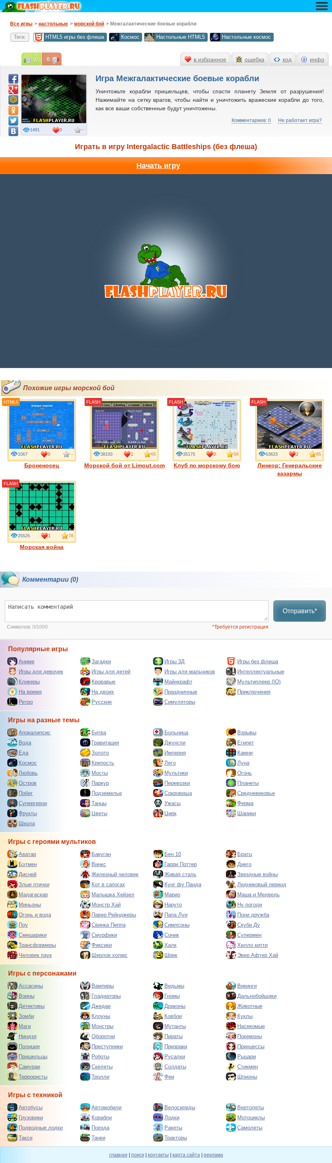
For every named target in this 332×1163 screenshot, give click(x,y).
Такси (25, 1138)
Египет (245, 743)
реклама (213, 1155)
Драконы (174, 1006)
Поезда (100, 1128)
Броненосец (41, 465)
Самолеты (249, 1128)
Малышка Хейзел (113, 895)
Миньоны (30, 905)
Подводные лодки (41, 1128)
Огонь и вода (35, 915)
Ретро (26, 702)
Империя (175, 753)
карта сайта (186, 1155)
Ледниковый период (261, 884)
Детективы (32, 1006)
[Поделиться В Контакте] (13, 131)
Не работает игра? (300, 120)
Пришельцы (33, 1057)
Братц (244, 854)
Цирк (170, 813)
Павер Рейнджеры (114, 915)
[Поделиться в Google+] (13, 89)
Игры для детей (111, 672)
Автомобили (106, 1107)
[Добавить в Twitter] (13, 121)
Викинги (247, 986)
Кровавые (103, 682)
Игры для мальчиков (189, 672)
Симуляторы (179, 702)
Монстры (102, 1026)
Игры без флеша (257, 661)
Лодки (171, 1118)
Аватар (27, 854)
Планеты (248, 783)
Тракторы (175, 1138)
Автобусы (31, 1107)
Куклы (245, 1016)
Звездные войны (257, 874)
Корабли (102, 1118)
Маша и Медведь (258, 895)
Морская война (42, 547)
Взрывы (246, 733)
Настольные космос (246, 37)
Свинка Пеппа (109, 925)
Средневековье (256, 793)
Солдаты (175, 1067)
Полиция (29, 1046)
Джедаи (101, 1006)
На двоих (103, 692)
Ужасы (172, 803)
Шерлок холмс (110, 955)
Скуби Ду (248, 925)
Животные (249, 1006)
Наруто (173, 905)
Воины (26, 996)
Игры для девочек (41, 672)
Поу (23, 925)
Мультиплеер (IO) (259, 682)
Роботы (100, 1057)
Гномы (172, 996)
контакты (158, 1155)
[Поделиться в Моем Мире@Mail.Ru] (13, 100)
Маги (25, 1026)
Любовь (28, 773)
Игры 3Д (174, 661)
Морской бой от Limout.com (124, 465)
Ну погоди (249, 905)
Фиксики (102, 945)
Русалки (174, 1057)
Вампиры (103, 986)
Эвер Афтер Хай (257, 955)
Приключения (253, 692)
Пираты (173, 1036)
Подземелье (107, 793)
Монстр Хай (106, 905)
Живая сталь (180, 874)
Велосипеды (179, 1107)
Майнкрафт (178, 682)
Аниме (26, 661)
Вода (25, 743)
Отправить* (300, 611)
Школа (27, 823)
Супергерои (33, 803)
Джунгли (174, 743)
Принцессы (250, 1046)
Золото (100, 753)
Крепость (103, 763)
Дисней (27, 874)
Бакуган (101, 854)
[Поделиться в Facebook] (13, 79)
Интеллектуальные (260, 672)
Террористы (33, 1077)
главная (118, 1155)
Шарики (246, 813)
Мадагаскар (33, 895)
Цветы (99, 813)
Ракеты (173, 1128)
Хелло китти (252, 945)
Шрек (170, 955)
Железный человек (115, 874)
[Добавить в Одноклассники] (13, 110)
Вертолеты (250, 1107)
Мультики (176, 773)
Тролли (100, 1077)
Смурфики (104, 935)
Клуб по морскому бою (207, 465)
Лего (170, 763)
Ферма (245, 803)
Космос (130, 37)
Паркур (100, 783)
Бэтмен (28, 864)
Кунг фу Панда (182, 884)
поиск (137, 1155)
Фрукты (28, 813)
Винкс (99, 864)
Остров (27, 783)
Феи (169, 1077)
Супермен (249, 935)
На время (30, 692)
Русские (102, 702)
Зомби (26, 1016)
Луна (243, 763)
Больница (176, 733)
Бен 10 (172, 854)
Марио (172, 895)
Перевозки (177, 783)
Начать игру (158, 166)
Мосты (100, 773)
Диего (244, 864)
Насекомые (251, 1026)
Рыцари (246, 1057)
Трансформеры (37, 945)
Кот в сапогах (108, 884)
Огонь (244, 773)
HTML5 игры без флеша (74, 37)
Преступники (107, 1046)
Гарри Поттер (180, 864)
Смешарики (33, 935)
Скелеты (102, 1067)
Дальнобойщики (257, 996)
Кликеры (29, 682)
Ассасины (31, 986)
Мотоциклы (251, 1118)
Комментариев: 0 (251, 120)
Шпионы (247, 1077)
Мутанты (175, 1026)
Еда (23, 753)
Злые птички (34, 884)
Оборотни (103, 1036)
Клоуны (101, 1016)
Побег (26, 793)
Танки (98, 1138)
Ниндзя (27, 1036)
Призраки (175, 1046)
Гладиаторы (106, 996)
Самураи (29, 1067)
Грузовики (31, 1118)
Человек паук (35, 955)
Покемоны (249, 1036)
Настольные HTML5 (180, 37)
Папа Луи (175, 915)
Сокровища (178, 793)
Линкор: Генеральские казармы (290, 469)
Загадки (101, 661)
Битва (99, 733)
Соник (171, 935)
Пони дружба (253, 915)
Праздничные (180, 692)
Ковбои (173, 1016)
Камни (245, 753)
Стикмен (247, 1067)
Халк (170, 945)
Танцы (99, 803)
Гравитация (105, 743)
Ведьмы (174, 986)
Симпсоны (176, 925)
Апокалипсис (35, 733)
